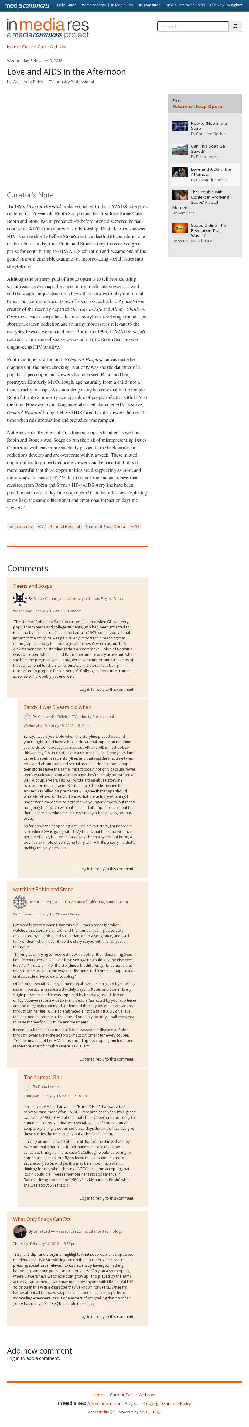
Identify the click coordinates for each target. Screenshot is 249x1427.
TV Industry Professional (71, 81)
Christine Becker (211, 133)
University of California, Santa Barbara (98, 901)
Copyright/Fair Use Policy (167, 1403)
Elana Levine (48, 1086)
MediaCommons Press (185, 5)
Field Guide (67, 5)
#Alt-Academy (94, 5)
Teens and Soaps (32, 586)
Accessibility (98, 1412)
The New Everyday (225, 5)
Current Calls (34, 46)
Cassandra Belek (28, 81)
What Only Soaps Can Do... (43, 1219)
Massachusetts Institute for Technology (89, 1231)
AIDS (135, 526)
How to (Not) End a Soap (209, 126)
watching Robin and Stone (43, 889)
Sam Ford (42, 1231)
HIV (41, 526)
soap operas (20, 526)
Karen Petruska (47, 901)
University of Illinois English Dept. (95, 598)
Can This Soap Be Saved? (208, 149)
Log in (234, 5)
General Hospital (64, 526)
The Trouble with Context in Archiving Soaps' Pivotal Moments (200, 199)
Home (13, 46)
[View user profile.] (20, 599)
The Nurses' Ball (43, 1077)
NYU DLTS (147, 1412)
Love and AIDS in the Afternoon (211, 172)
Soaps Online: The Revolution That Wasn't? (208, 230)
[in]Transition (149, 5)
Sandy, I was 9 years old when (57, 707)
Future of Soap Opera (105, 526)
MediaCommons (107, 1403)
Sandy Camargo (47, 598)
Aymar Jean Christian (196, 241)
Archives (58, 46)
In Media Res (122, 5)
